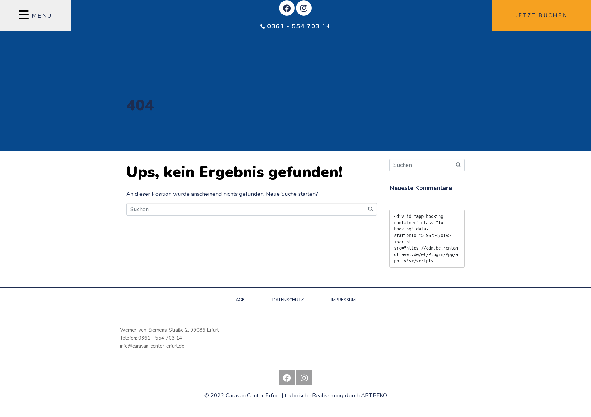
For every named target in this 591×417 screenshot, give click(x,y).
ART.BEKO (374, 395)
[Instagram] (304, 8)
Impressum (343, 300)
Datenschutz (288, 300)
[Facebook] (287, 8)
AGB (240, 300)
